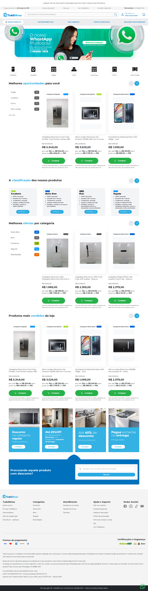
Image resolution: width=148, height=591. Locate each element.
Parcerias (66, 512)
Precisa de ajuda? (48, 8)
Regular (35, 516)
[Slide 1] (71, 57)
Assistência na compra (71, 505)
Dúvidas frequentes (104, 8)
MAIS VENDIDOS (73, 22)
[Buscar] (115, 14)
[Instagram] (130, 506)
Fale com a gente (99, 505)
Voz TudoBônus (83, 8)
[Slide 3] (74, 57)
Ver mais (12, 115)
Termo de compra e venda (102, 520)
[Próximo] (136, 83)
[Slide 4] (76, 57)
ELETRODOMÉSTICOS (46, 22)
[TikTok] (136, 506)
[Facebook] (125, 506)
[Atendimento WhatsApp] (143, 586)
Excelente (36, 505)
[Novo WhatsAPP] (74, 43)
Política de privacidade (101, 516)
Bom (34, 512)
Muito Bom (37, 509)
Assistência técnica (69, 509)
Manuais (66, 8)
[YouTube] (142, 506)
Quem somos (7, 505)
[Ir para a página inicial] (13, 14)
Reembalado (37, 520)
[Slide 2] (73, 57)
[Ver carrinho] (143, 14)
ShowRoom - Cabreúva (11, 520)
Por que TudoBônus (10, 509)
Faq (94, 523)
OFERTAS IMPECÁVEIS (102, 22)
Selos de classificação (10, 516)
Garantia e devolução (100, 512)
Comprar (55, 161)
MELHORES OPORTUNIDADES (134, 22)
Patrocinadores (8, 512)
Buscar (106, 475)
